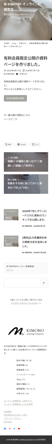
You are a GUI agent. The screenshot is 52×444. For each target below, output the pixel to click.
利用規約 (8, 411)
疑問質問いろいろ (24, 388)
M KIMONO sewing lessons (21, 439)
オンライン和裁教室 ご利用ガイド (18, 400)
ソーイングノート (24, 374)
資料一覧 (12, 118)
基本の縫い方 (22, 360)
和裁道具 (20, 369)
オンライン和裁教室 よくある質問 (18, 404)
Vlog (19, 379)
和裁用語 (20, 365)
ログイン (10, 269)
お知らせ (23, 73)
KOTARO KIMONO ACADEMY (24, 303)
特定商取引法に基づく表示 (15, 415)
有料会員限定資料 (15, 98)
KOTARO (8, 421)
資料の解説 (21, 384)
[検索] (44, 283)
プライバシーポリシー (13, 418)
